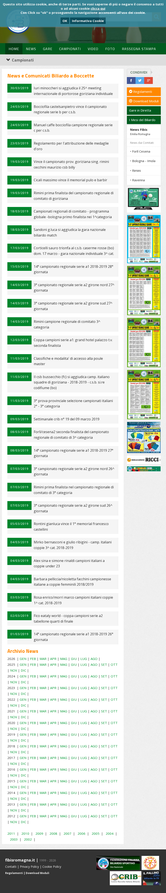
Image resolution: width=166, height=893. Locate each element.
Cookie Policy (51, 867)
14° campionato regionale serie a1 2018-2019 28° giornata (73, 269)
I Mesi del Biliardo (142, 120)
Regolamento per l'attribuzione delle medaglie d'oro (71, 146)
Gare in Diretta (140, 110)
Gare (47, 48)
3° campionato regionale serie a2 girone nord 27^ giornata (74, 287)
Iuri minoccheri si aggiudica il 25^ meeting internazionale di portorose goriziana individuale (73, 91)
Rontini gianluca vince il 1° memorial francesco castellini (71, 526)
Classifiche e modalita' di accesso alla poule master (68, 361)
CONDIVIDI (138, 72)
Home (14, 48)
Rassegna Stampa (139, 48)
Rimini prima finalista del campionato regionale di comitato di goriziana (73, 196)
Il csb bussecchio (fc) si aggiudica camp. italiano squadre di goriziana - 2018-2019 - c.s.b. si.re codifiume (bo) (72, 382)
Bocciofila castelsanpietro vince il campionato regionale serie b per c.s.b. (70, 109)
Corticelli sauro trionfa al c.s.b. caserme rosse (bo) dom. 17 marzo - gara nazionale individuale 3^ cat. (74, 251)
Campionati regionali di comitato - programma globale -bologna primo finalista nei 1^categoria (73, 214)
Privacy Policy (29, 867)
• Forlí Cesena (140, 151)
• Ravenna (137, 180)
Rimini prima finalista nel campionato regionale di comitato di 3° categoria (74, 490)
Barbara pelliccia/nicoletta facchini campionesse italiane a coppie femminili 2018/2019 (72, 582)
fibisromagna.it (20, 860)
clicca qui (98, 8)
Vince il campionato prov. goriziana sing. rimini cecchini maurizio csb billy (71, 164)
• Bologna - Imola (142, 161)
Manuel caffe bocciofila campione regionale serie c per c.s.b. (73, 128)
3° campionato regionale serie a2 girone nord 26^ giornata (74, 471)
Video (93, 48)
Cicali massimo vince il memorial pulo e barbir (70, 180)
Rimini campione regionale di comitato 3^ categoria (67, 324)
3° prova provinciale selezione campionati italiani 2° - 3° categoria (73, 403)
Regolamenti (142, 91)
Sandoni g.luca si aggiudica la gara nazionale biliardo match (70, 232)
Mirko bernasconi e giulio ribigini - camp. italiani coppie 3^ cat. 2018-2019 (73, 545)
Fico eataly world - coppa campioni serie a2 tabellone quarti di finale (68, 618)
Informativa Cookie (88, 21)
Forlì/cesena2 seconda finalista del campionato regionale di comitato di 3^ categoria (71, 434)
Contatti (10, 867)
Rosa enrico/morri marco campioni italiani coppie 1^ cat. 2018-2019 (73, 600)
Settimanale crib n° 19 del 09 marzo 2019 (66, 419)
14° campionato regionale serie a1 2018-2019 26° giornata (73, 637)
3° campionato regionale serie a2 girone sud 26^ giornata (73, 508)
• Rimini (135, 170)
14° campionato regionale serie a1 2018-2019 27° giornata (73, 453)
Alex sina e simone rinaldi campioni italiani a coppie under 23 (69, 563)
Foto (110, 48)
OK (64, 21)
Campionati (70, 48)
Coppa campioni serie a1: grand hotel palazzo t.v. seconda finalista (73, 343)
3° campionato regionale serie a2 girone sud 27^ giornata (73, 306)
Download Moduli (145, 101)
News (31, 48)
